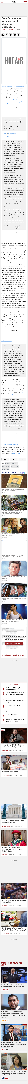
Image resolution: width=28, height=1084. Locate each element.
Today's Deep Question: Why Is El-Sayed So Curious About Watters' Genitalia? (15, 694)
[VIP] (25, 1)
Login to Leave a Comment (14, 643)
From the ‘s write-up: (8, 137)
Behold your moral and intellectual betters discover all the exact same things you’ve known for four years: (12, 102)
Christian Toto (6, 750)
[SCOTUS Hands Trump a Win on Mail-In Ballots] (14, 811)
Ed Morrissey (5, 775)
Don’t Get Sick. (16, 453)
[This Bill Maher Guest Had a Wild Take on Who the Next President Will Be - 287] (14, 975)
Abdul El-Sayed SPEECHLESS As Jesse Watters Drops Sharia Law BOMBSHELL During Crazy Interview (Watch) (13, 1014)
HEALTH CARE (14, 466)
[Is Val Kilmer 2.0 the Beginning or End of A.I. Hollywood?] (14, 735)
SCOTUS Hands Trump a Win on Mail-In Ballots (13, 822)
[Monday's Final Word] (14, 762)
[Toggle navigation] (2, 1)
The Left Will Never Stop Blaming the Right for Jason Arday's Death (12, 849)
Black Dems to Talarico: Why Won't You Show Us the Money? (14, 929)
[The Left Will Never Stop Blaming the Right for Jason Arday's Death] (14, 838)
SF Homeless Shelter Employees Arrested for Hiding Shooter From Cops (15, 700)
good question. (12, 133)
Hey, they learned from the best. (9, 444)
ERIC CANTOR (5, 466)
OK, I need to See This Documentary (15, 705)
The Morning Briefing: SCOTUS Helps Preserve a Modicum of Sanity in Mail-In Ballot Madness (13, 1073)
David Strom (5, 906)
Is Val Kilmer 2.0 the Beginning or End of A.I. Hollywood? (13, 746)
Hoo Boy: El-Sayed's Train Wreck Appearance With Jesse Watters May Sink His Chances (13, 1044)
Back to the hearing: (6, 341)
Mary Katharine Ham (9, 29)
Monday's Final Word (11, 715)
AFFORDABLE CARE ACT (11, 463)
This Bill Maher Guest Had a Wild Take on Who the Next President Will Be (14, 986)
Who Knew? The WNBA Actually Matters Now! (14, 901)
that (5, 133)
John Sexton (5, 855)
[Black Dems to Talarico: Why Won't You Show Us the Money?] (14, 919)
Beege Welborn (6, 826)
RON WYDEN (5, 469)
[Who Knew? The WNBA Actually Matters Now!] (14, 891)
